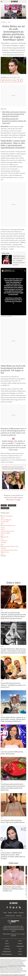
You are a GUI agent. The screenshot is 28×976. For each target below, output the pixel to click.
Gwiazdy (4, 505)
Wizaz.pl (20, 951)
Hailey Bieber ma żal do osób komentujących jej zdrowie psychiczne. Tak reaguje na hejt (14, 121)
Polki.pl (20, 941)
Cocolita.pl (7, 946)
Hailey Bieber (5, 508)
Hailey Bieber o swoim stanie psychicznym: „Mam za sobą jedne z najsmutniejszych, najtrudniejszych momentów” (14, 114)
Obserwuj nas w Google (10, 80)
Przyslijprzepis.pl (20, 946)
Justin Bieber (12, 505)
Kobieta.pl (20, 943)
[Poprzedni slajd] (1, 875)
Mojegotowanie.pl (7, 951)
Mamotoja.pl (7, 949)
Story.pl (20, 954)
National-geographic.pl (7, 954)
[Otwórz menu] (1, 1)
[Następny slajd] (26, 875)
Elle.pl (7, 941)
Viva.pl (20, 949)
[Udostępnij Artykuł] (21, 80)
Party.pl (7, 943)
